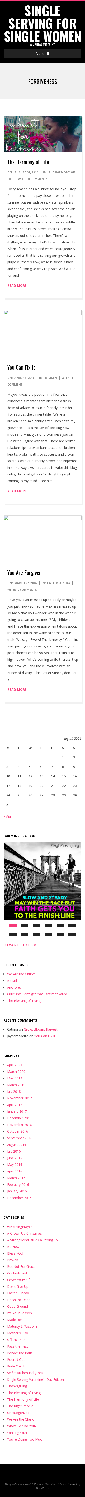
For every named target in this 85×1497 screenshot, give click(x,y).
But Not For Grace (21, 1266)
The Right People (20, 1406)
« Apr (7, 816)
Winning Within (18, 1432)
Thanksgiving (17, 1386)
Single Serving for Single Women (42, 23)
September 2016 (19, 1138)
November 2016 (19, 1124)
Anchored (14, 987)
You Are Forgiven (24, 572)
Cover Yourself (18, 1280)
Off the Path (16, 1339)
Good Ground (17, 1306)
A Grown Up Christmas (24, 1233)
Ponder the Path (19, 1353)
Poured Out (16, 1359)
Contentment (17, 1273)
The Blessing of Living (24, 1000)
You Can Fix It (21, 367)
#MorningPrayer (19, 1226)
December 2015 (19, 1197)
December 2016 (19, 1118)
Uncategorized (18, 1412)
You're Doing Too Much (25, 1439)
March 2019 (16, 1085)
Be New (13, 1246)
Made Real (15, 1319)
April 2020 (14, 1065)
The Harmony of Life (28, 161)
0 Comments (37, 179)
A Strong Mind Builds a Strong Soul (33, 1240)
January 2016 (17, 1191)
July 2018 (14, 1091)
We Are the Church (21, 974)
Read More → (19, 285)
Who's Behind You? (21, 1426)
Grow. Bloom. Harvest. (41, 1029)
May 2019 (14, 1078)
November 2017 (19, 1098)
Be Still (12, 980)
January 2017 (17, 1111)
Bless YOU (15, 1253)
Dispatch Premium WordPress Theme (44, 1484)
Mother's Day (17, 1333)
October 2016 (17, 1131)
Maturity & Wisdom (22, 1326)
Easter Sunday (59, 583)
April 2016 (14, 1171)
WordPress (42, 1488)
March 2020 (16, 1071)
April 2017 (14, 1104)
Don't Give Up (17, 1286)
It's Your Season (19, 1313)
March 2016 (16, 1178)
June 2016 (14, 1158)
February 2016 (18, 1184)
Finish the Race (18, 1299)
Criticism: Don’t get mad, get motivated (37, 994)
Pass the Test (17, 1346)
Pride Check (16, 1366)
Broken (51, 378)
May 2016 (14, 1164)
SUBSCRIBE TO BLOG (20, 945)
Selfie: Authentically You (25, 1373)
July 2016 (14, 1151)
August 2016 (16, 1144)
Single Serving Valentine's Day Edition (35, 1379)
